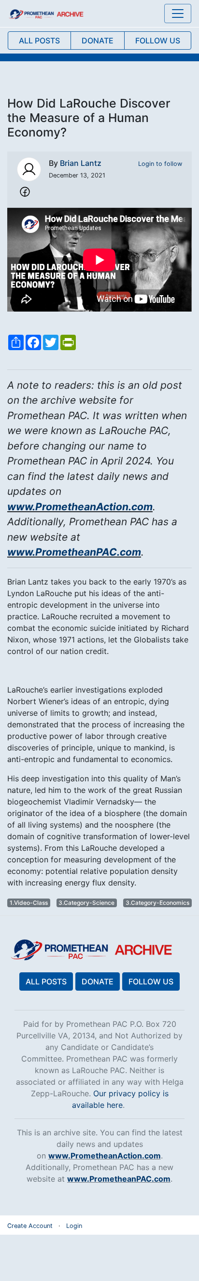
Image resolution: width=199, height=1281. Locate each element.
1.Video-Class (29, 902)
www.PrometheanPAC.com (74, 552)
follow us (157, 40)
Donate (98, 981)
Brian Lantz (80, 163)
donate (98, 40)
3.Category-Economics (157, 902)
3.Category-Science (86, 902)
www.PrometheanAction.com (80, 507)
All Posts (46, 981)
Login (74, 1225)
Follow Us (150, 981)
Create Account (30, 1225)
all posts (39, 40)
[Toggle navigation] (177, 13)
